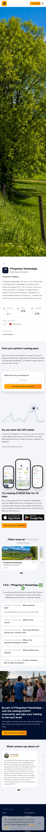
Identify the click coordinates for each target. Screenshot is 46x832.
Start (4, 813)
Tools (27, 809)
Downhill (38, 308)
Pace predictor (30, 813)
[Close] (40, 823)
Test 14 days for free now (14, 525)
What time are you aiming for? (16, 375)
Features (5, 816)
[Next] (41, 560)
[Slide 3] (25, 573)
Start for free (35, 3)
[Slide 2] (23, 573)
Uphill (23, 308)
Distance (10, 308)
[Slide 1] (21, 573)
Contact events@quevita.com (12, 446)
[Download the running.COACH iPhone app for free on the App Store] (12, 517)
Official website (7, 334)
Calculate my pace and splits (23, 386)
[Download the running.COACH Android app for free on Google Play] (34, 517)
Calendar (28, 816)
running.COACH (8, 809)
